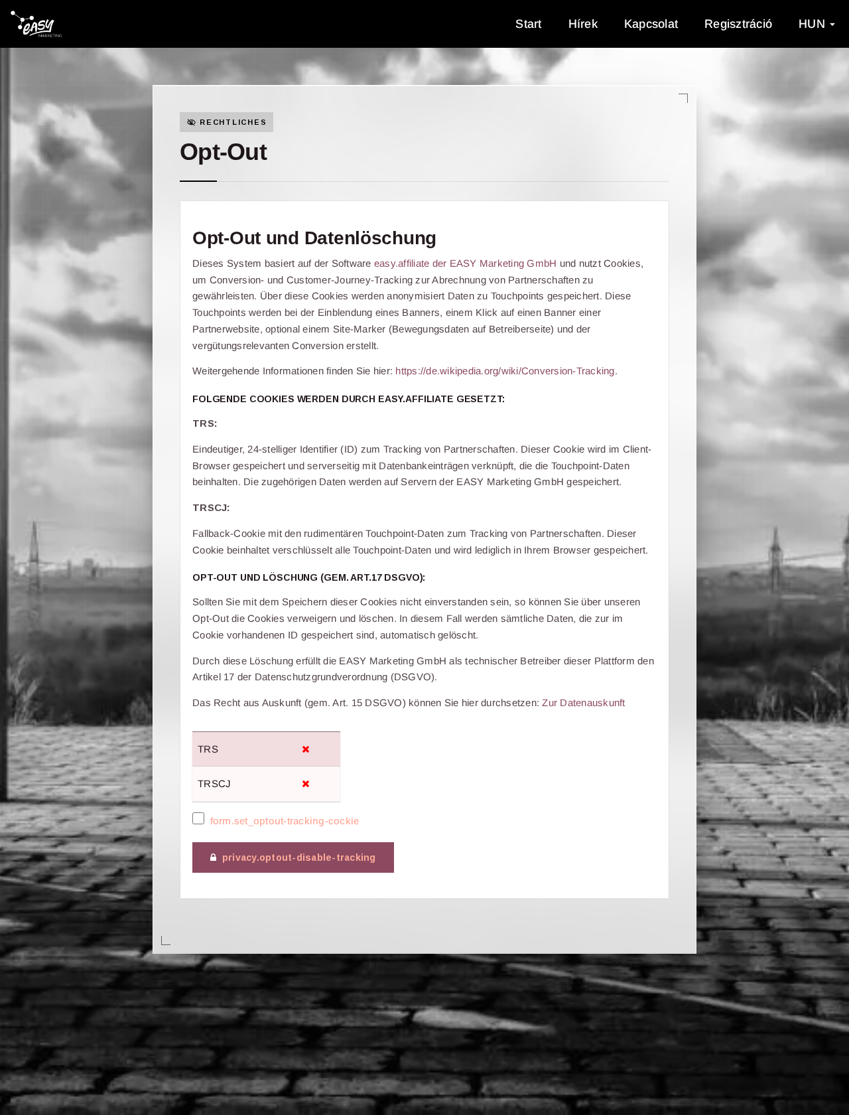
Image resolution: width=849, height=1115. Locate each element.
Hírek (583, 24)
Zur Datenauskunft (583, 702)
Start (528, 24)
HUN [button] (813, 24)
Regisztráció (738, 24)
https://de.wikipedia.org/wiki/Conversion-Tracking (504, 370)
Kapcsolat (651, 24)
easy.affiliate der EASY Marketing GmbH (465, 263)
